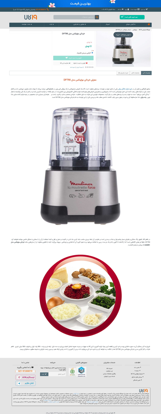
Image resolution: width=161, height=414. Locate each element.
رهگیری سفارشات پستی (109, 374)
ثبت (43, 374)
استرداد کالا (109, 369)
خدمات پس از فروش (109, 376)
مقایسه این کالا (64, 63)
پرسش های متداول (137, 377)
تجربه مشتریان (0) (123, 73)
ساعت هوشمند (47, 400)
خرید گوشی (76, 394)
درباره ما (137, 371)
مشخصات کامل (135, 73)
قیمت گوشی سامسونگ (92, 402)
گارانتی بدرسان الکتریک (84, 53)
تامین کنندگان (136, 380)
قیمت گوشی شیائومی (53, 402)
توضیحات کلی (146, 73)
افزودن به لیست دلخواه (79, 63)
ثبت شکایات (109, 371)
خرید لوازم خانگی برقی (125, 89)
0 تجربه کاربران (80, 67)
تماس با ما (137, 367)
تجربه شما (72, 67)
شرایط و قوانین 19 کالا (137, 374)
